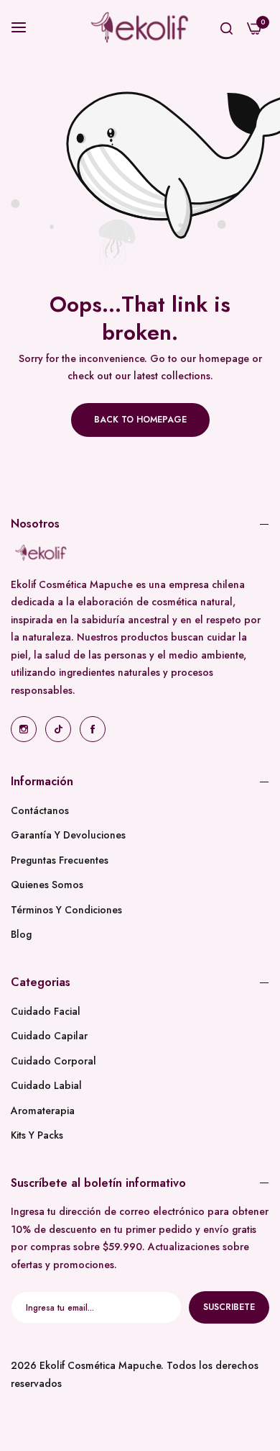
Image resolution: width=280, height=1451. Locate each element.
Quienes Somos (47, 884)
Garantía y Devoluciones (68, 835)
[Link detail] (24, 729)
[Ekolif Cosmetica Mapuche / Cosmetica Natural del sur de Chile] (140, 27)
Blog (21, 934)
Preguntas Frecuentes (59, 860)
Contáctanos (40, 810)
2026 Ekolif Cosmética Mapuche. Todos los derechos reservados (134, 1374)
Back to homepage (140, 419)
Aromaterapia (43, 1110)
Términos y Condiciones (66, 910)
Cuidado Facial (45, 1011)
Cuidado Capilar (49, 1036)
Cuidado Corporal (53, 1061)
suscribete (229, 1307)
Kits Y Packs (37, 1135)
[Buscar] (226, 28)
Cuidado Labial (46, 1085)
